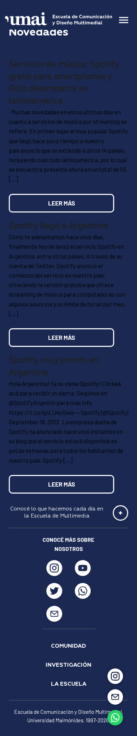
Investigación (68, 665)
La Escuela (68, 684)
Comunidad (68, 646)
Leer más (61, 203)
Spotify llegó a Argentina (58, 226)
